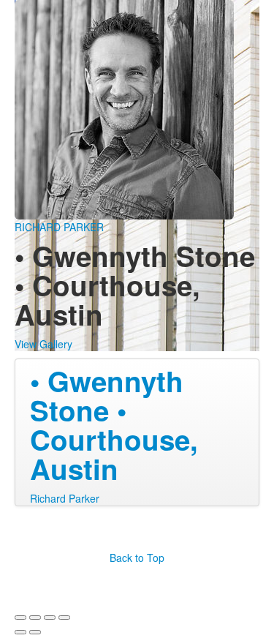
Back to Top (137, 557)
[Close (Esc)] (20, 617)
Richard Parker (64, 498)
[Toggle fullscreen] (50, 617)
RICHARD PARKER (59, 226)
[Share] (35, 617)
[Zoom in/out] (64, 617)
